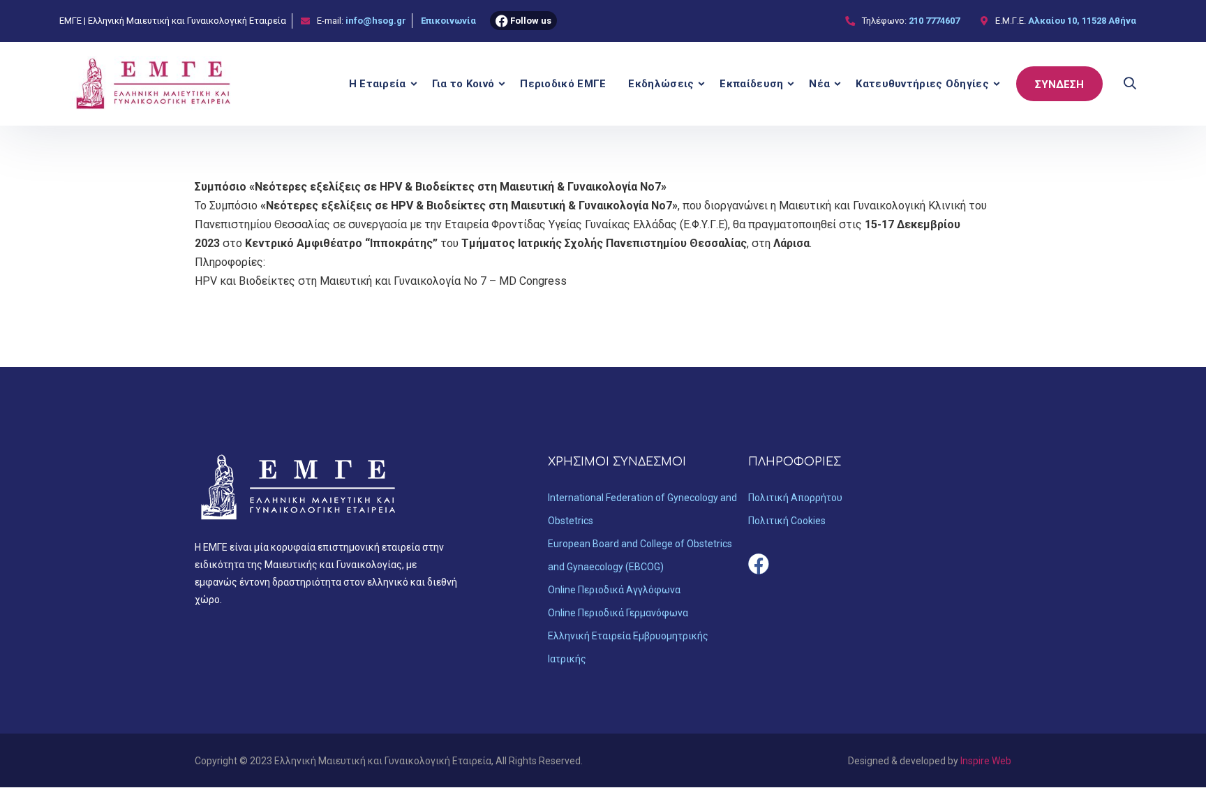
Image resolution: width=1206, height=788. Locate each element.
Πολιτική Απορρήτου (795, 497)
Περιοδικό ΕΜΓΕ (563, 83)
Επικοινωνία (448, 20)
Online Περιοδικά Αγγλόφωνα (614, 589)
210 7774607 (934, 20)
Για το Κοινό (463, 83)
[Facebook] (758, 563)
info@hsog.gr (375, 20)
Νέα (819, 83)
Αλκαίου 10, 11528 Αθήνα (1082, 20)
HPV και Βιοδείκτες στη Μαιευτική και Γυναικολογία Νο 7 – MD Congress (381, 281)
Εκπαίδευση (751, 83)
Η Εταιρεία (377, 83)
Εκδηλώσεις (661, 83)
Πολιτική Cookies (787, 520)
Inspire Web (985, 760)
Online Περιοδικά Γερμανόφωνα (618, 612)
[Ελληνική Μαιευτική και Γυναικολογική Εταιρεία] (154, 84)
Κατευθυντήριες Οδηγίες (922, 83)
